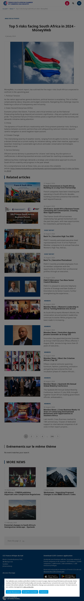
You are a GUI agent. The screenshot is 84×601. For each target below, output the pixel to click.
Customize (43, 592)
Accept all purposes (13, 592)
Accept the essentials (30, 592)
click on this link (28, 587)
